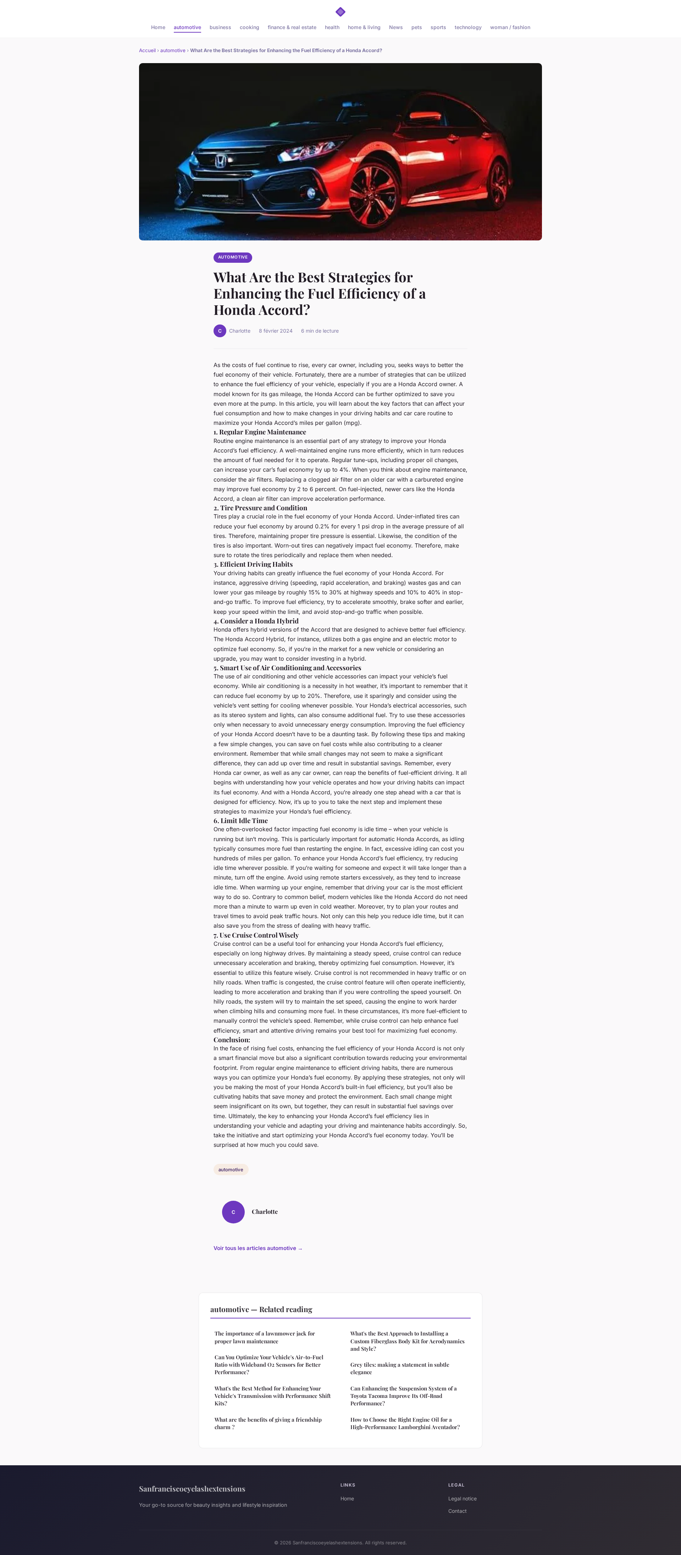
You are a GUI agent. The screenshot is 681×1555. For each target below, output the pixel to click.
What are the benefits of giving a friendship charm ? (268, 1423)
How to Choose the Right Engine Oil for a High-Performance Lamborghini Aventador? (405, 1423)
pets (416, 27)
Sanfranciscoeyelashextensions (192, 1488)
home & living (364, 27)
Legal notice (462, 1498)
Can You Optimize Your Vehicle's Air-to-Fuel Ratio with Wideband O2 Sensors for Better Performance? (269, 1365)
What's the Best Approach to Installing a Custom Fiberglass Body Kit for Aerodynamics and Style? (407, 1341)
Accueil (147, 50)
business (220, 27)
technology (468, 27)
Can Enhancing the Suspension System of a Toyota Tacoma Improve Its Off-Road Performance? (403, 1396)
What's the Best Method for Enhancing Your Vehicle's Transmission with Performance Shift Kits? (273, 1396)
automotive (187, 27)
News (396, 27)
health (332, 27)
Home (158, 27)
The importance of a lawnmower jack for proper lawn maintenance (265, 1337)
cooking (249, 27)
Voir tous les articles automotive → (258, 1248)
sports (438, 27)
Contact (457, 1511)
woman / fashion (510, 27)
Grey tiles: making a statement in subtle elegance (399, 1368)
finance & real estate (292, 27)
